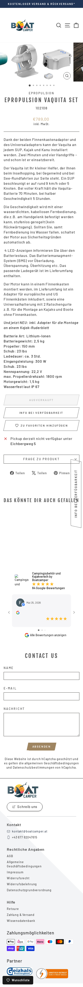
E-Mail (10, 688)
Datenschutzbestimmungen (33, 767)
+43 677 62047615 (24, 837)
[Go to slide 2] (42, 630)
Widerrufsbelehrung (22, 884)
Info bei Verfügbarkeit (41, 412)
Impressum (15, 872)
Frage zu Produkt (41, 459)
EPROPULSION (41, 93)
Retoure (13, 909)
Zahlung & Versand (20, 915)
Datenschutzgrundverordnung (29, 890)
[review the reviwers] (18, 612)
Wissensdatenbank (21, 921)
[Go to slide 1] (38, 630)
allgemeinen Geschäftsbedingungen (51, 763)
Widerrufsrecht (18, 878)
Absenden (41, 746)
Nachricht (14, 709)
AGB (10, 856)
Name (9, 668)
